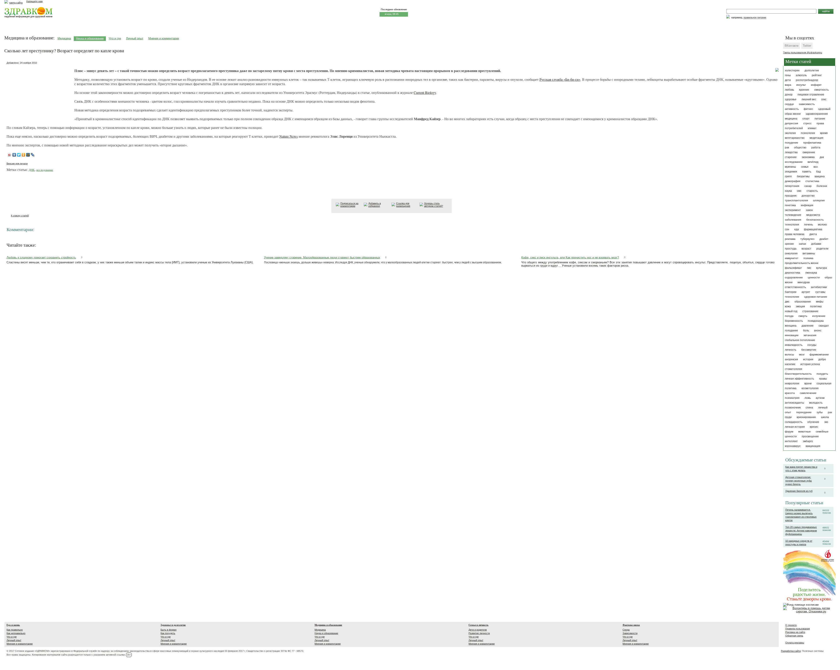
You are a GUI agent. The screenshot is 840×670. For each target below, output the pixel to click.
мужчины (790, 166)
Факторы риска (631, 625)
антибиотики (819, 287)
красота (790, 393)
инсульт (801, 84)
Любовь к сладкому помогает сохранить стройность (41, 257)
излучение (818, 316)
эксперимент (793, 210)
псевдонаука (816, 320)
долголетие (812, 70)
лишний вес (809, 99)
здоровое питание (815, 296)
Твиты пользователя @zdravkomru (802, 52)
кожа (788, 306)
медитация (816, 137)
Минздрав (804, 282)
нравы (823, 378)
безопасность (815, 219)
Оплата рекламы (794, 642)
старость (812, 190)
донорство (808, 195)
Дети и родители (478, 629)
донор (789, 94)
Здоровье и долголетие (173, 625)
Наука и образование (90, 38)
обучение (813, 422)
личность (790, 349)
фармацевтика (813, 229)
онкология (791, 253)
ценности (814, 277)
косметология (810, 388)
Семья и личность (478, 625)
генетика (790, 205)
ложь (808, 397)
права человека (794, 234)
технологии (792, 296)
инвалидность (793, 344)
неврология (792, 383)
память (806, 171)
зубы (820, 412)
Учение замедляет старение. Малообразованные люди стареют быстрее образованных (322, 257)
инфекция (807, 205)
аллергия (819, 200)
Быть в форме (169, 629)
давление (808, 325)
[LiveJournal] (32, 155)
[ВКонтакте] (14, 155)
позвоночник (793, 407)
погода (789, 316)
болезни (822, 186)
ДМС (787, 301)
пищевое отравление (811, 94)
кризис (814, 426)
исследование (794, 162)
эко (826, 422)
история (808, 359)
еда (796, 229)
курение (804, 89)
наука (788, 190)
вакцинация (813, 446)
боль (806, 330)
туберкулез (807, 239)
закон (809, 210)
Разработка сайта (791, 651)
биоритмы (803, 176)
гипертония (792, 186)
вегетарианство (795, 137)
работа (815, 147)
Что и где (115, 38)
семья (804, 166)
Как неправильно (16, 633)
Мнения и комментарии (163, 38)
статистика (812, 181)
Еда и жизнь (13, 625)
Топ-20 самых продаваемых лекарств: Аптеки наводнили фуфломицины (801, 530)
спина (809, 407)
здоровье (790, 99)
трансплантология (796, 200)
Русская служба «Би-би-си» (559, 79)
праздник (790, 195)
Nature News (288, 136)
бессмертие (808, 349)
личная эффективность (799, 378)
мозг (802, 354)
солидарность (793, 422)
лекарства (791, 152)
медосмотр (813, 214)
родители (822, 248)
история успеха (810, 364)
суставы (820, 292)
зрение (789, 243)
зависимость (807, 104)
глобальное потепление (800, 340)
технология (792, 224)
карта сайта (16, 2)
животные (804, 431)
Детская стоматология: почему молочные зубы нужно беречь (798, 480)
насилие (790, 364)
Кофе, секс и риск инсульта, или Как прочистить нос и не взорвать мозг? (570, 257)
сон (787, 229)
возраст (806, 248)
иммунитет (791, 258)
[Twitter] (19, 155)
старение (791, 157)
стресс (807, 123)
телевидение (793, 214)
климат (812, 128)
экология (790, 133)
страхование (810, 311)
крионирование (806, 417)
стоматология (793, 369)
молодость (815, 402)
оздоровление (794, 277)
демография (792, 181)
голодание (791, 330)
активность (792, 109)
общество (800, 147)
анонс (817, 330)
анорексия (791, 359)
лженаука (811, 272)
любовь (789, 89)
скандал (824, 325)
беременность (794, 320)
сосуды (811, 344)
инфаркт (816, 84)
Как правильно (15, 629)
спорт (806, 118)
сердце (789, 104)
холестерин (792, 70)
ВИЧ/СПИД (813, 162)
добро (822, 359)
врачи (808, 383)
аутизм (820, 397)
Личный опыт (134, 38)
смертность (821, 89)
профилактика (812, 142)
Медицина (64, 38)
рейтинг (817, 75)
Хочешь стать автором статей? (433, 204)
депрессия (791, 123)
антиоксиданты (794, 402)
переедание (804, 412)
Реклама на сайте (795, 632)
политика (816, 306)
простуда (790, 248)
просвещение (810, 436)
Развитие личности (479, 633)
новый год (791, 311)
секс (823, 99)
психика (808, 258)
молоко (822, 224)
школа (825, 417)
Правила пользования (797, 628)
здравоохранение (817, 113)
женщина (790, 325)
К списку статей (20, 215)
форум (789, 431)
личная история (795, 426)
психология (808, 133)
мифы (819, 301)
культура (821, 267)
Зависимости (630, 633)
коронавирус (793, 446)
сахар (808, 186)
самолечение (808, 393)
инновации (791, 335)
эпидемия (791, 171)
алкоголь (801, 75)
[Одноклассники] (23, 155)
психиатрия (792, 397)
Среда (626, 629)
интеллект (791, 441)
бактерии (790, 292)
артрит (806, 292)
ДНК (822, 157)
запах (802, 243)
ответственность (795, 287)
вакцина (820, 176)
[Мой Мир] (28, 155)
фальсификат (793, 267)
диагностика (792, 272)
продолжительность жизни (801, 263)
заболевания (793, 219)
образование (802, 301)
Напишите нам (34, 1)
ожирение (809, 152)
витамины (809, 253)
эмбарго (808, 441)
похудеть (822, 373)
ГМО (809, 267)
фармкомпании (819, 354)
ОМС (799, 190)
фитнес (808, 109)
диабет (823, 239)
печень (808, 224)
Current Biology (425, 92)
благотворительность (798, 373)
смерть (802, 316)
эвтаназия (809, 335)
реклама (790, 239)
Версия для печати (17, 163)
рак (787, 147)
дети (788, 80)
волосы (789, 354)
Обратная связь (794, 635)
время (824, 133)
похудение (791, 142)
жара (788, 84)
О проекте (791, 625)
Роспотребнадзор (807, 80)
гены (788, 75)
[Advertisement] (39, 93)
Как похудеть (168, 633)
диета (813, 234)
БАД (818, 171)
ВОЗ (816, 166)
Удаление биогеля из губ (798, 491)
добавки (816, 243)
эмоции (800, 306)
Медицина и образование (328, 625)
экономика (808, 157)
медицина (791, 118)
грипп (788, 176)
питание (820, 118)
